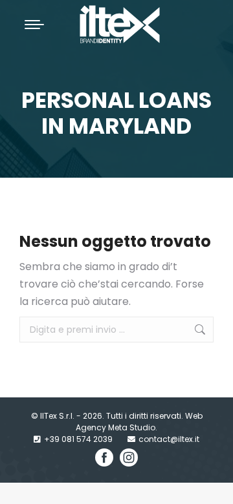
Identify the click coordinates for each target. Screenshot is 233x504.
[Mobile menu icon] (34, 24)
